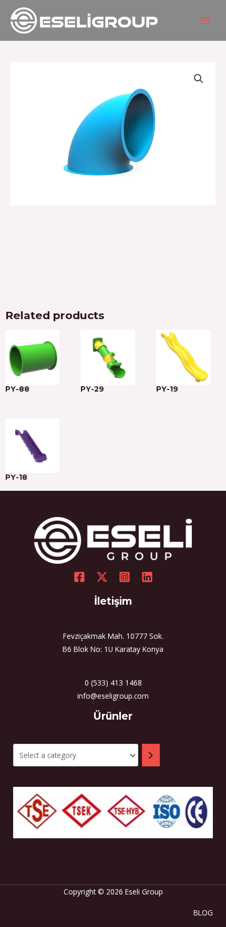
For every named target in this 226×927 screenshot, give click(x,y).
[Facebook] (79, 577)
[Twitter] (102, 577)
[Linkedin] (147, 577)
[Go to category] (151, 755)
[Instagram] (124, 577)
